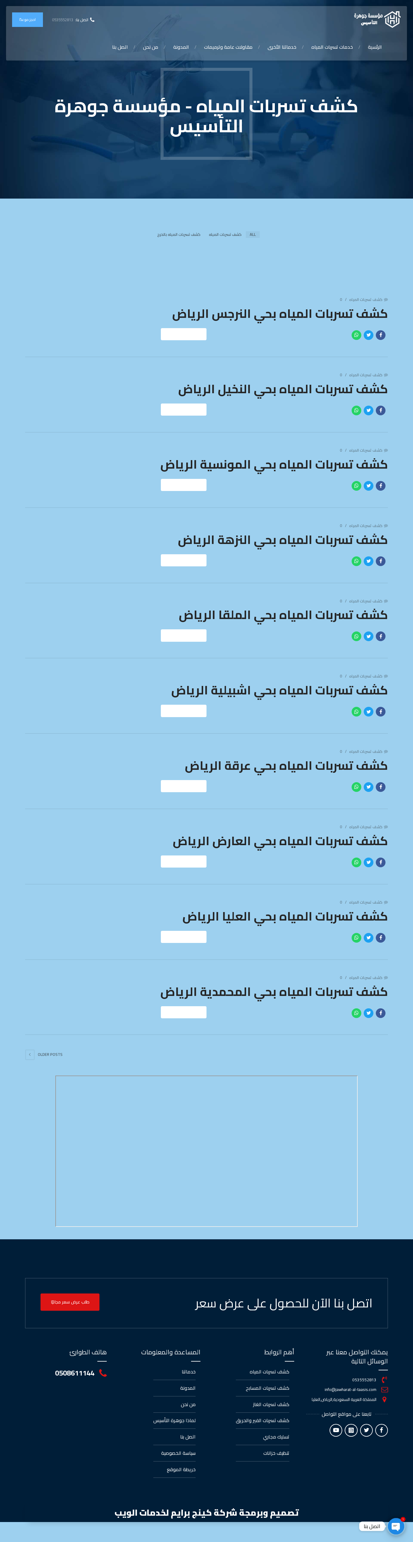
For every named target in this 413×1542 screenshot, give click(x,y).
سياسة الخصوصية (178, 1453)
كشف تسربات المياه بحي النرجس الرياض (280, 313)
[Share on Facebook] (380, 335)
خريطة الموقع (181, 1469)
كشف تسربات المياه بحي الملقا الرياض (283, 614)
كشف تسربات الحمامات (322, 182)
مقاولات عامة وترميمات (228, 46)
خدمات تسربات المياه (332, 46)
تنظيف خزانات (275, 137)
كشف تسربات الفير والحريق (270, 97)
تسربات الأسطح (331, 129)
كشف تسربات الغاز (271, 75)
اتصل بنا (120, 46)
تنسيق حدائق (276, 173)
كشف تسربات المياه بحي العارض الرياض (280, 840)
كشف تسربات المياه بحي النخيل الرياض (283, 388)
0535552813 (364, 1380)
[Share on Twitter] (368, 335)
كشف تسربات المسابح (324, 165)
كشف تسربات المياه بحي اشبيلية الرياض (279, 690)
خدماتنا (189, 1371)
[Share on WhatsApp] (356, 335)
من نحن (150, 46)
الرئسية (375, 46)
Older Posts (50, 1054)
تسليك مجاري (276, 119)
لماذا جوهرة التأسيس (174, 1420)
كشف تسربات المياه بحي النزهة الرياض (283, 539)
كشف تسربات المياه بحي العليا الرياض (285, 916)
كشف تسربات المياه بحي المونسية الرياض (274, 464)
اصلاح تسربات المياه (326, 147)
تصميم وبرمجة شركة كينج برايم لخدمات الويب (207, 1513)
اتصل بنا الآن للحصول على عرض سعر (283, 1303)
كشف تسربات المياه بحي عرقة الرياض (286, 765)
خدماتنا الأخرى (282, 46)
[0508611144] (103, 1373)
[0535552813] (384, 1379)
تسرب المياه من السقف (322, 111)
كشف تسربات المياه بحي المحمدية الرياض (274, 991)
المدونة (181, 46)
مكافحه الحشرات (272, 155)
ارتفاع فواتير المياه (327, 93)
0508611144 (74, 1373)
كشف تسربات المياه (326, 75)
